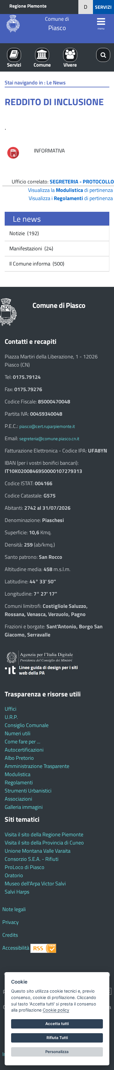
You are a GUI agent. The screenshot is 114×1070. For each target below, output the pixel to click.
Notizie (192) (23, 233)
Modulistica (17, 774)
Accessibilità (15, 948)
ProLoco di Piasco (24, 867)
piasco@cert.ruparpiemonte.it (47, 426)
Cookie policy (56, 1009)
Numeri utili (17, 733)
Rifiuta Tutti (57, 1037)
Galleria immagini (24, 807)
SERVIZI (103, 7)
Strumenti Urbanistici (28, 791)
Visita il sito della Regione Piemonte (44, 834)
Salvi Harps (17, 892)
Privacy (10, 922)
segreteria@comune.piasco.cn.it (49, 438)
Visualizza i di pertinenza (71, 198)
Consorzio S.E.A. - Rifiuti (31, 859)
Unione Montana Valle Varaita (37, 851)
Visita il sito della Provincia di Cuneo (44, 843)
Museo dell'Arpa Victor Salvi (35, 883)
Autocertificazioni (24, 750)
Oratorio (14, 875)
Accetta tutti (57, 1023)
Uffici (10, 709)
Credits (10, 935)
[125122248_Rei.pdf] (13, 152)
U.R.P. (11, 717)
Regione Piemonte (27, 5)
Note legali (14, 909)
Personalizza (57, 1051)
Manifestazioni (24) (30, 248)
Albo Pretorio (19, 758)
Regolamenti (19, 782)
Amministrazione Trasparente (37, 766)
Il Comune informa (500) (36, 264)
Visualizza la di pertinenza (70, 190)
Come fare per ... (22, 741)
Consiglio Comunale (27, 725)
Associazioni (18, 799)
